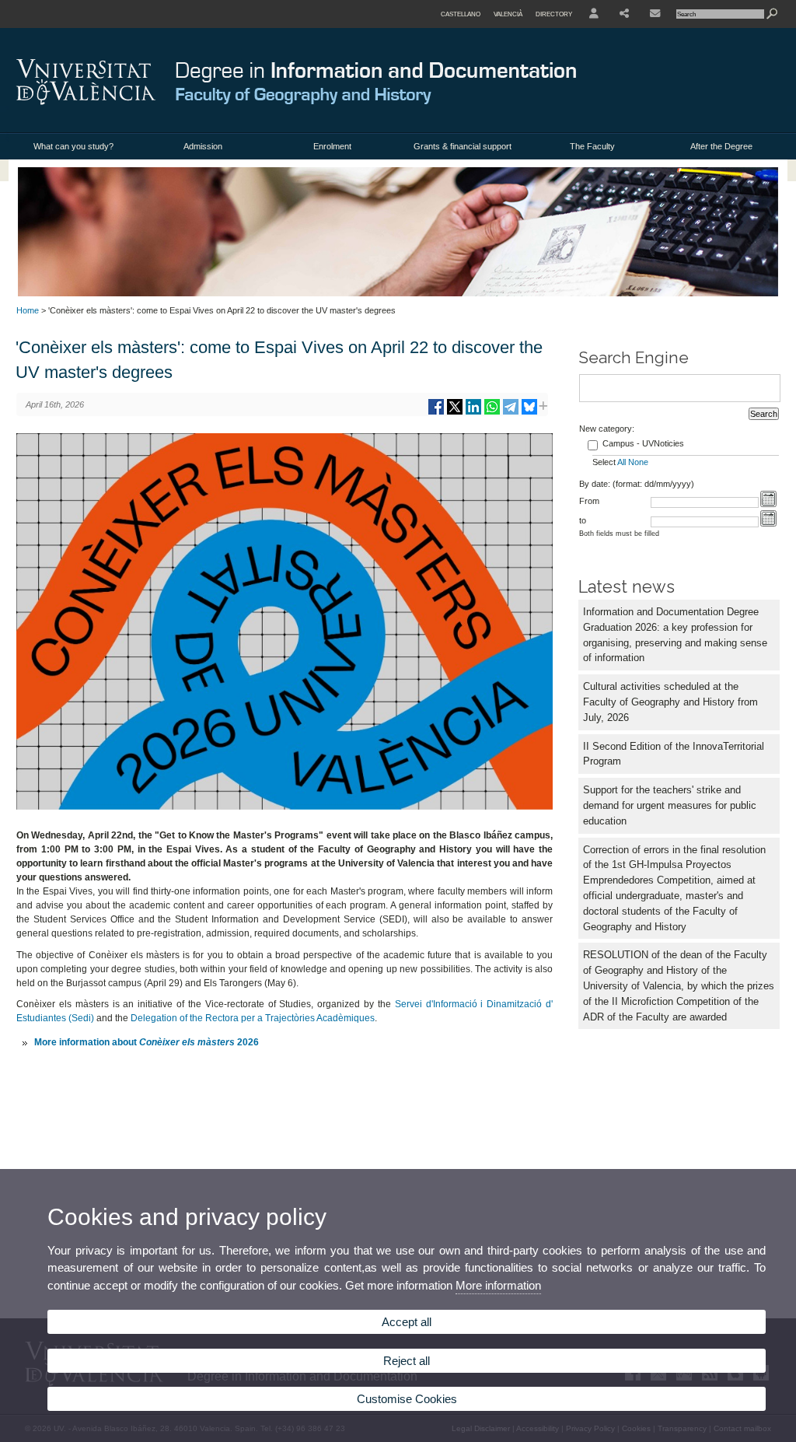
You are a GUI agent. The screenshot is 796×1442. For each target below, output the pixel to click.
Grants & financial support (462, 146)
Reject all (406, 1360)
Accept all (406, 1321)
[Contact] (655, 14)
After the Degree (721, 146)
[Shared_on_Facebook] (436, 412)
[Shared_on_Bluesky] (529, 412)
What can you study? (73, 146)
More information (498, 1285)
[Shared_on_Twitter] (454, 412)
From (589, 501)
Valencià (508, 14)
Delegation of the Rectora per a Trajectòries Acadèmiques (253, 1018)
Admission (202, 146)
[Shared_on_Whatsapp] (492, 412)
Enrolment (332, 146)
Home (27, 310)
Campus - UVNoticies (643, 443)
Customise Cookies (407, 1398)
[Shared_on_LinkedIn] (473, 412)
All (621, 462)
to (582, 520)
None (638, 462)
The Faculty (592, 146)
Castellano (460, 14)
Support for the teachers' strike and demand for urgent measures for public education (669, 805)
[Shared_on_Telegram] (510, 412)
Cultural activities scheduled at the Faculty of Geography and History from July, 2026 (670, 702)
